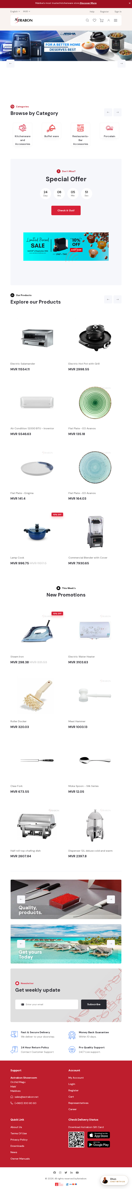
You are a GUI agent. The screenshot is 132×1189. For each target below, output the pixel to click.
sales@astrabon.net (26, 1097)
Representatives (78, 1103)
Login (71, 1084)
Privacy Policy (19, 1139)
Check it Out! (66, 210)
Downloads (17, 1146)
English (14, 11)
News (13, 1152)
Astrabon (81, 1178)
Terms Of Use (18, 1133)
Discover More (88, 3)
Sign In (118, 11)
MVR (25, 11)
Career (72, 1109)
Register (104, 11)
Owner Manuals (20, 1158)
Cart (71, 1096)
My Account (76, 1077)
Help (92, 11)
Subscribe (93, 1004)
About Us (16, 1127)
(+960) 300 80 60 (25, 1103)
